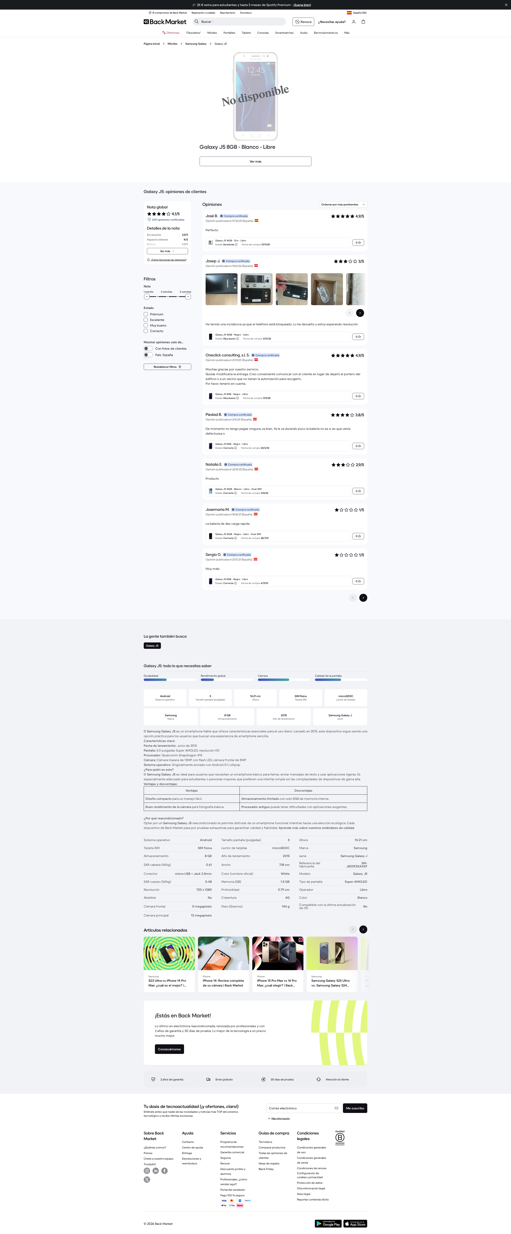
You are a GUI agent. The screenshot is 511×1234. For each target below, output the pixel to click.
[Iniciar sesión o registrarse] (354, 22)
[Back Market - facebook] (164, 1171)
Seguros (225, 1158)
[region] (255, 965)
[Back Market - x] (147, 1179)
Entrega (187, 1153)
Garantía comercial (232, 1152)
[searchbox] (242, 22)
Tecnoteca (265, 1142)
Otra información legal (311, 1188)
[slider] (147, 296)
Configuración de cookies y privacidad (310, 1175)
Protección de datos (310, 1183)
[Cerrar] (506, 5)
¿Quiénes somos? (155, 1147)
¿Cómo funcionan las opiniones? (168, 259)
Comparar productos (272, 1147)
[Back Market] (165, 21)
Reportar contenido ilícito (313, 1199)
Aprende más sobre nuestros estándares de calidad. (317, 828)
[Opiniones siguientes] (363, 598)
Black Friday (266, 1169)
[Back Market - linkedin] (156, 1171)
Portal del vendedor (232, 1190)
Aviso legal (303, 1194)
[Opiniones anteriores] (353, 598)
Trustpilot (150, 1164)
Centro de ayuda (192, 1147)
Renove (225, 1163)
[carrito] (363, 22)
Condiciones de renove (311, 1168)
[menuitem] (212, 32)
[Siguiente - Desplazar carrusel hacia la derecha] (360, 313)
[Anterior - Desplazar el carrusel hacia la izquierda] (350, 313)
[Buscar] (196, 21)
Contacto (188, 1142)
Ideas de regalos (269, 1163)
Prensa (148, 1153)
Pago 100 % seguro (232, 1195)
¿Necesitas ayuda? (332, 22)
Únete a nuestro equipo (158, 1158)
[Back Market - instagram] (147, 1171)
